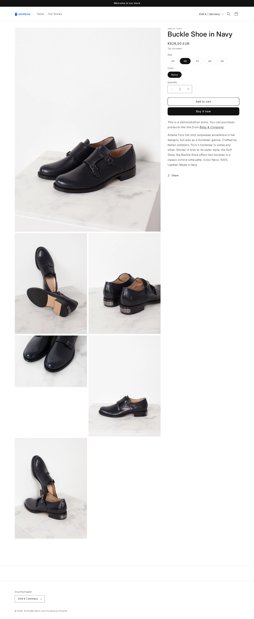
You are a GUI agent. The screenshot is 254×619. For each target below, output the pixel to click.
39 (223, 61)
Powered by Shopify (57, 611)
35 (174, 61)
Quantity (172, 82)
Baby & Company (212, 127)
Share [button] (175, 175)
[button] (228, 14)
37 (199, 61)
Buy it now (203, 111)
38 (211, 61)
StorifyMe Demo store (35, 611)
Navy (174, 74)
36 (185, 61)
